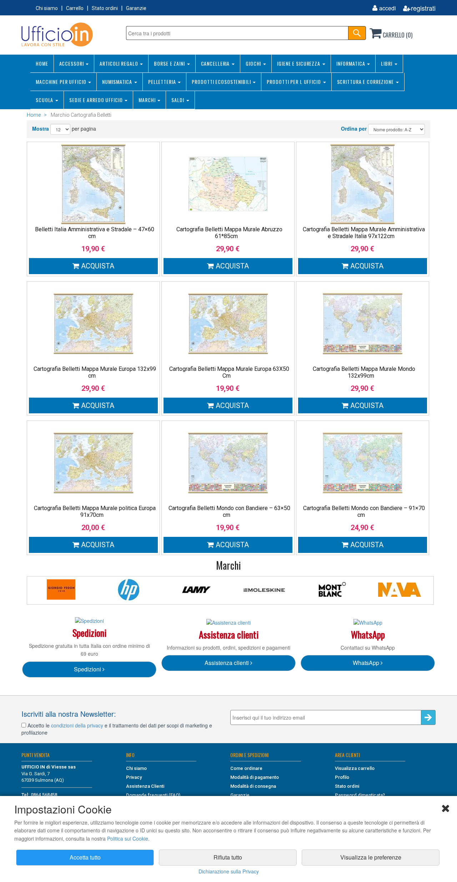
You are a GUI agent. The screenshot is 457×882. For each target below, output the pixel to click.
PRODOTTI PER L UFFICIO (294, 81)
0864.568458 (44, 794)
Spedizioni (88, 669)
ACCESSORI (72, 63)
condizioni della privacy (77, 725)
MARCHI (148, 100)
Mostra (40, 128)
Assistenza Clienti (145, 786)
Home (34, 115)
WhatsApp (367, 663)
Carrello (75, 8)
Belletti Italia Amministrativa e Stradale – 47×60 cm (94, 233)
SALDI (178, 100)
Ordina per (354, 128)
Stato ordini (105, 8)
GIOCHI (254, 63)
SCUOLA (45, 100)
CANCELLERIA (216, 63)
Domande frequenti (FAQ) (153, 795)
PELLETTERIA (162, 81)
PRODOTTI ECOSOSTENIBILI (222, 81)
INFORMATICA (351, 63)
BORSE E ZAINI (170, 63)
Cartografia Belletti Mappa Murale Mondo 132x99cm (364, 372)
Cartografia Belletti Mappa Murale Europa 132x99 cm (95, 372)
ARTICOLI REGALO (119, 63)
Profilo (342, 777)
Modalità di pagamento (254, 777)
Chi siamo (47, 8)
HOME (42, 63)
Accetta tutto (85, 857)
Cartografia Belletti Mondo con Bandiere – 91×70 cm (364, 511)
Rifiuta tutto (228, 857)
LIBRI (387, 63)
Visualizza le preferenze (370, 857)
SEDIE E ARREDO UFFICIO (96, 100)
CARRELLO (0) (396, 35)
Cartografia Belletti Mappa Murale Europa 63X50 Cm (229, 372)
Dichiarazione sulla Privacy (229, 871)
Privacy (134, 777)
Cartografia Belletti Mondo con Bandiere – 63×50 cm (229, 511)
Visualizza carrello (355, 768)
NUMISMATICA (118, 81)
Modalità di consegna (253, 786)
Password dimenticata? (360, 795)
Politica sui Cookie (127, 838)
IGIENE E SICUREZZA (299, 63)
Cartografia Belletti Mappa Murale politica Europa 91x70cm (95, 511)
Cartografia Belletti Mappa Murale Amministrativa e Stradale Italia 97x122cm (364, 233)
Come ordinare (246, 768)
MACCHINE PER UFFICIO (61, 81)
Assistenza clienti (227, 663)
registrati (423, 8)
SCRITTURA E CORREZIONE (366, 81)
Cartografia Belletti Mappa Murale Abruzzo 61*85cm (229, 233)
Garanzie (136, 8)
